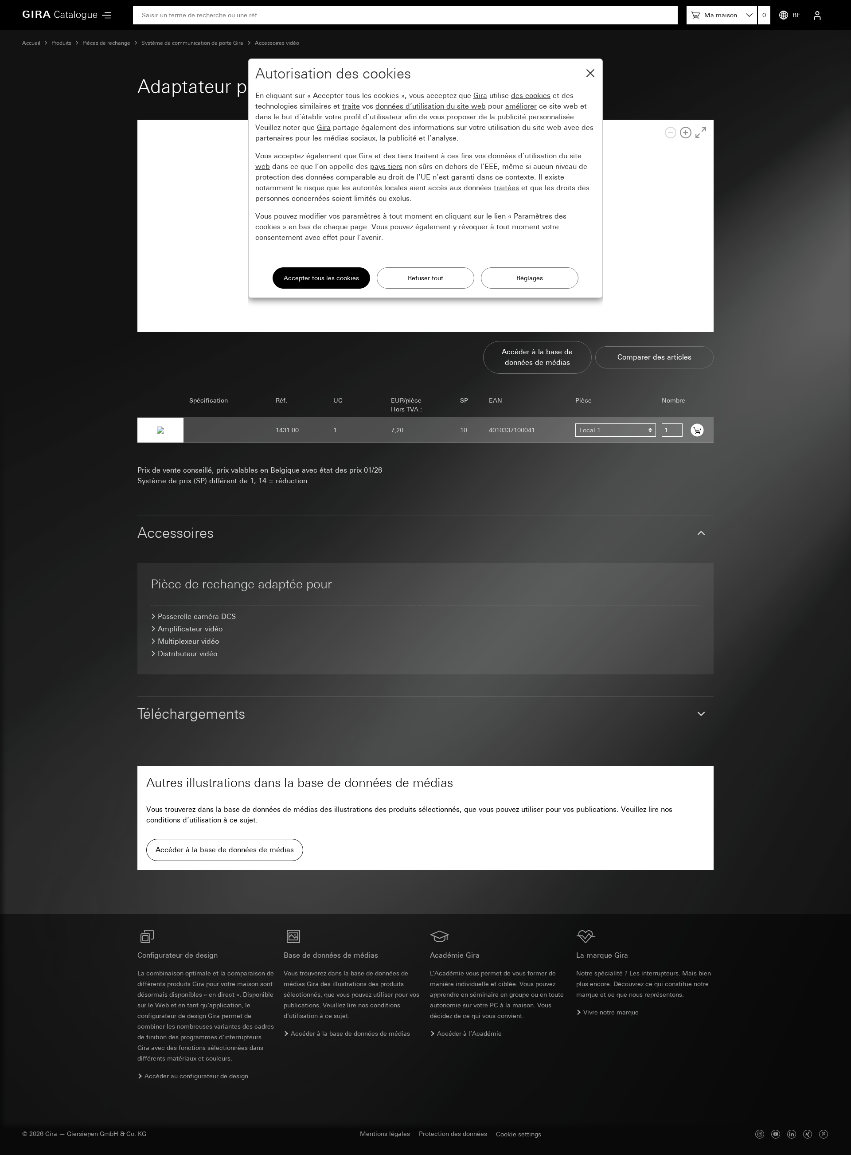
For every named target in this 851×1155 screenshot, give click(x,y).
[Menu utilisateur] (817, 15)
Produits (61, 43)
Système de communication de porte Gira (192, 43)
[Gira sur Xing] (807, 1133)
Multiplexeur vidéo (188, 641)
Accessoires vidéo (277, 43)
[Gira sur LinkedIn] (791, 1133)
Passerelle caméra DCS (197, 616)
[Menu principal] (104, 15)
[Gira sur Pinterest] (823, 1133)
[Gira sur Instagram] (759, 1133)
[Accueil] (60, 15)
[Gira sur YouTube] (775, 1133)
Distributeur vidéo (187, 654)
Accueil (31, 43)
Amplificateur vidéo (190, 629)
